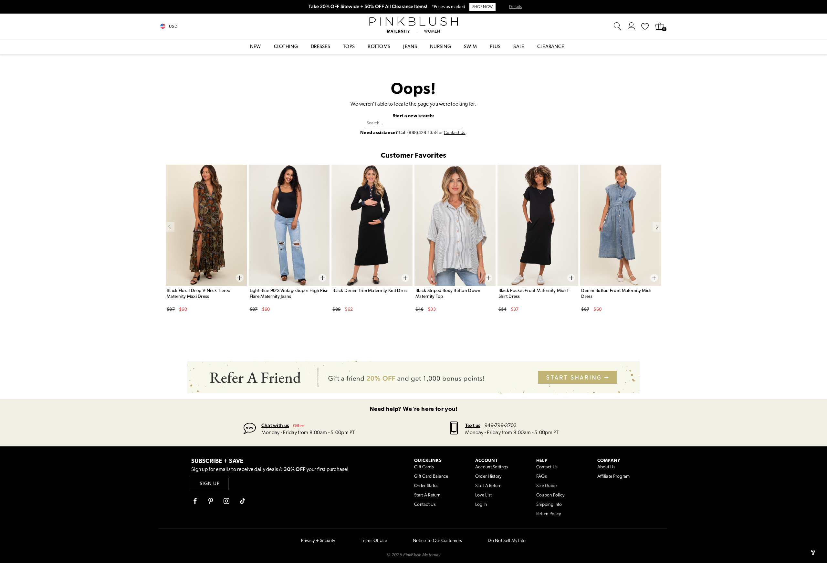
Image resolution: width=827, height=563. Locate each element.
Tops (349, 47)
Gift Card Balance (431, 476)
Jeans (410, 47)
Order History (488, 476)
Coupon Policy (550, 495)
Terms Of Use (374, 540)
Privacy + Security (318, 540)
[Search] (617, 26)
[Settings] (631, 26)
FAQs (541, 476)
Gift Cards (424, 467)
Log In (481, 504)
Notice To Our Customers (437, 540)
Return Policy (548, 514)
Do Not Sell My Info (507, 540)
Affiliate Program (613, 476)
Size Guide (546, 486)
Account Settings (491, 467)
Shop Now (482, 7)
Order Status (426, 486)
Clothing (286, 47)
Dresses (320, 47)
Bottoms (379, 47)
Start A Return (427, 495)
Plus (495, 47)
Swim (470, 47)
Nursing (440, 47)
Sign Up (210, 484)
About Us (606, 467)
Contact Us (455, 132)
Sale (518, 47)
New (255, 47)
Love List (483, 495)
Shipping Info (549, 504)
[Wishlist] (645, 26)
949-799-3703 (501, 425)
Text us (472, 425)
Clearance (550, 47)
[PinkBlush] (413, 21)
